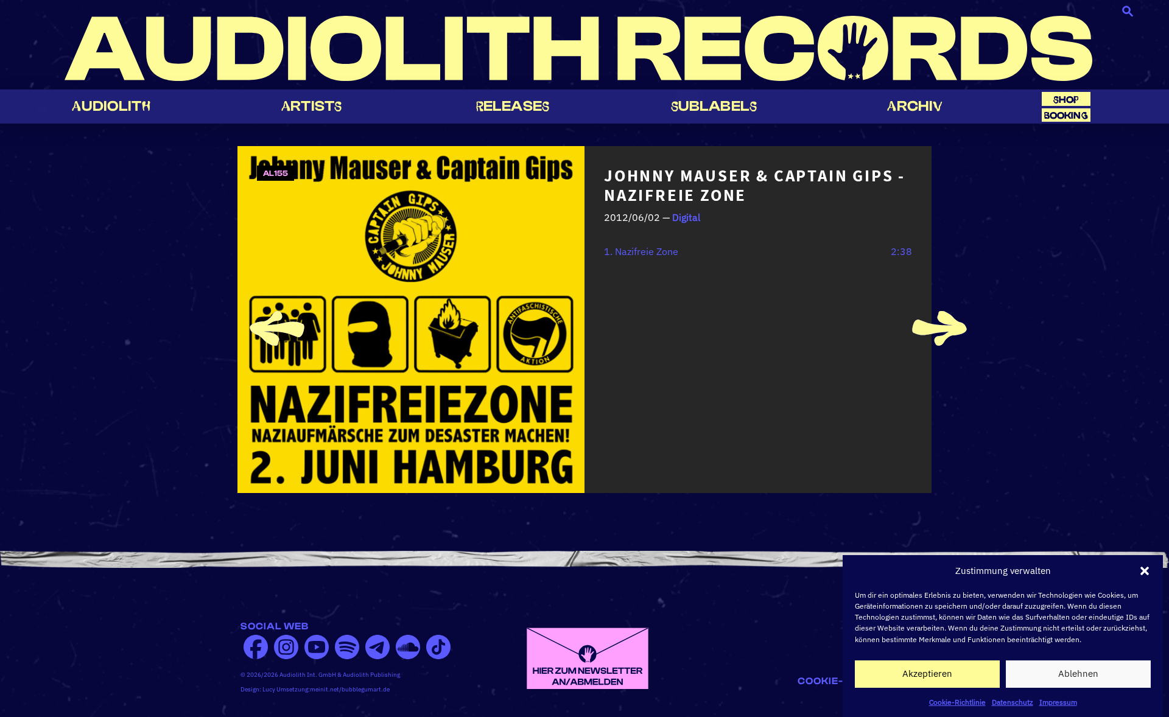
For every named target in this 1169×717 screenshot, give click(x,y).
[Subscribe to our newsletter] (587, 657)
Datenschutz (1012, 701)
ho (1066, 99)
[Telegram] (377, 647)
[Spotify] (347, 647)
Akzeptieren (927, 673)
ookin (1066, 115)
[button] (1145, 571)
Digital (686, 217)
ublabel (714, 106)
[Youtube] (316, 647)
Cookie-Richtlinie (957, 701)
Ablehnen (1078, 673)
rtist (311, 106)
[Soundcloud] (408, 647)
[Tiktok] (438, 647)
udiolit (111, 106)
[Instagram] (286, 647)
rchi (915, 106)
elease (512, 106)
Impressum (1058, 701)
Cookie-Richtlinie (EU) (863, 681)
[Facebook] (256, 647)
